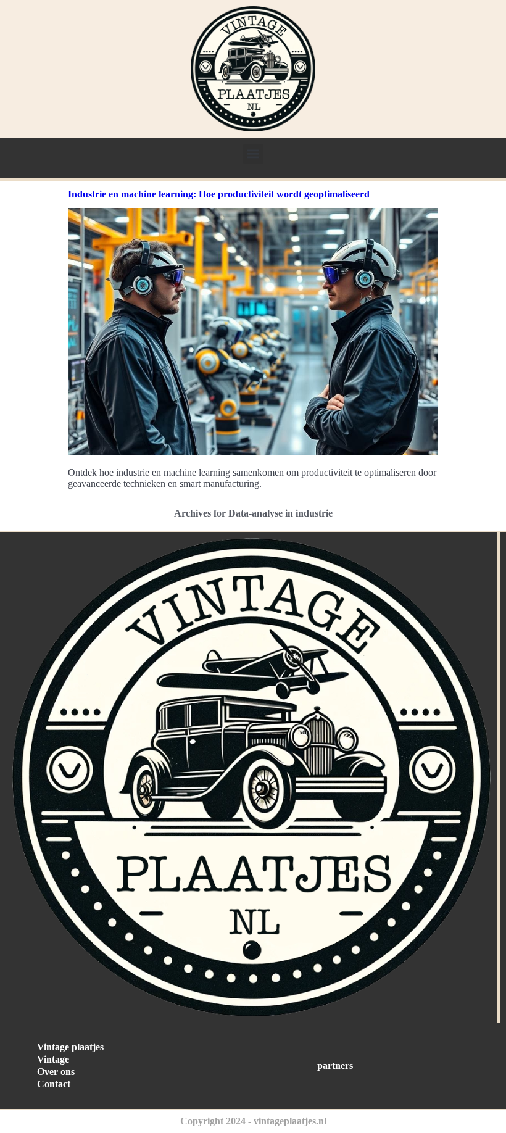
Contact (53, 1084)
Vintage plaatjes (70, 1047)
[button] (253, 154)
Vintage (53, 1059)
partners (335, 1065)
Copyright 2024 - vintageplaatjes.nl (253, 1121)
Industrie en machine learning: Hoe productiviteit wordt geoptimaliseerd (219, 194)
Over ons (56, 1071)
